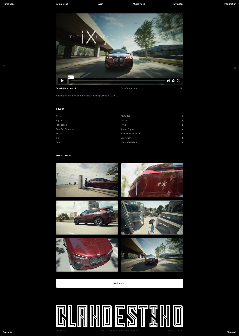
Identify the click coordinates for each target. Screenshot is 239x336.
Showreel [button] (231, 332)
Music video (139, 4)
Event (100, 4)
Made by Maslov (175, 330)
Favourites (178, 4)
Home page (9, 4)
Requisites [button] (61, 330)
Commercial (62, 4)
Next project (120, 283)
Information (230, 4)
